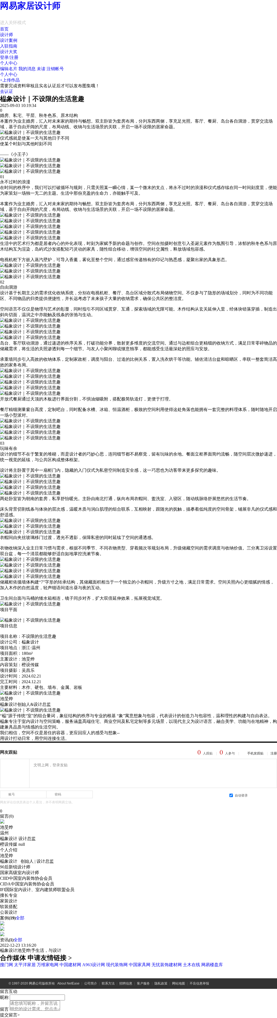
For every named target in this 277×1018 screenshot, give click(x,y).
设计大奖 (8, 51)
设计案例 (8, 40)
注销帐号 (55, 68)
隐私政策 (160, 983)
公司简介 (90, 983)
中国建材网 (70, 964)
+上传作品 (10, 80)
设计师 (6, 34)
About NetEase (68, 983)
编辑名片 (8, 68)
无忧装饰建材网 (166, 964)
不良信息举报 (199, 983)
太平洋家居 (25, 964)
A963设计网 (93, 964)
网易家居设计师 (30, 6)
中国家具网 (139, 964)
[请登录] (14, 773)
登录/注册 (9, 57)
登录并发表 (263, 795)
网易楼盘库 (212, 964)
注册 (274, 753)
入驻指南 (8, 46)
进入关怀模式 (13, 22)
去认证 (6, 91)
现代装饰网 (117, 964)
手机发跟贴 (255, 753)
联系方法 (108, 983)
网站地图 (178, 983)
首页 (4, 29)
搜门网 (6, 964)
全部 (20, 918)
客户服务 (143, 983)
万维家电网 (47, 964)
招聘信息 (125, 983)
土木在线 (191, 964)
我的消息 (31, 68)
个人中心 (8, 63)
